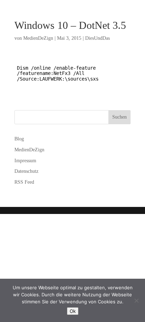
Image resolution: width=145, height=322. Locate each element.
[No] (136, 300)
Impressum (25, 160)
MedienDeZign (38, 38)
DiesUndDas (97, 38)
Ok (73, 311)
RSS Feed (24, 182)
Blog (19, 138)
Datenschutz (26, 171)
